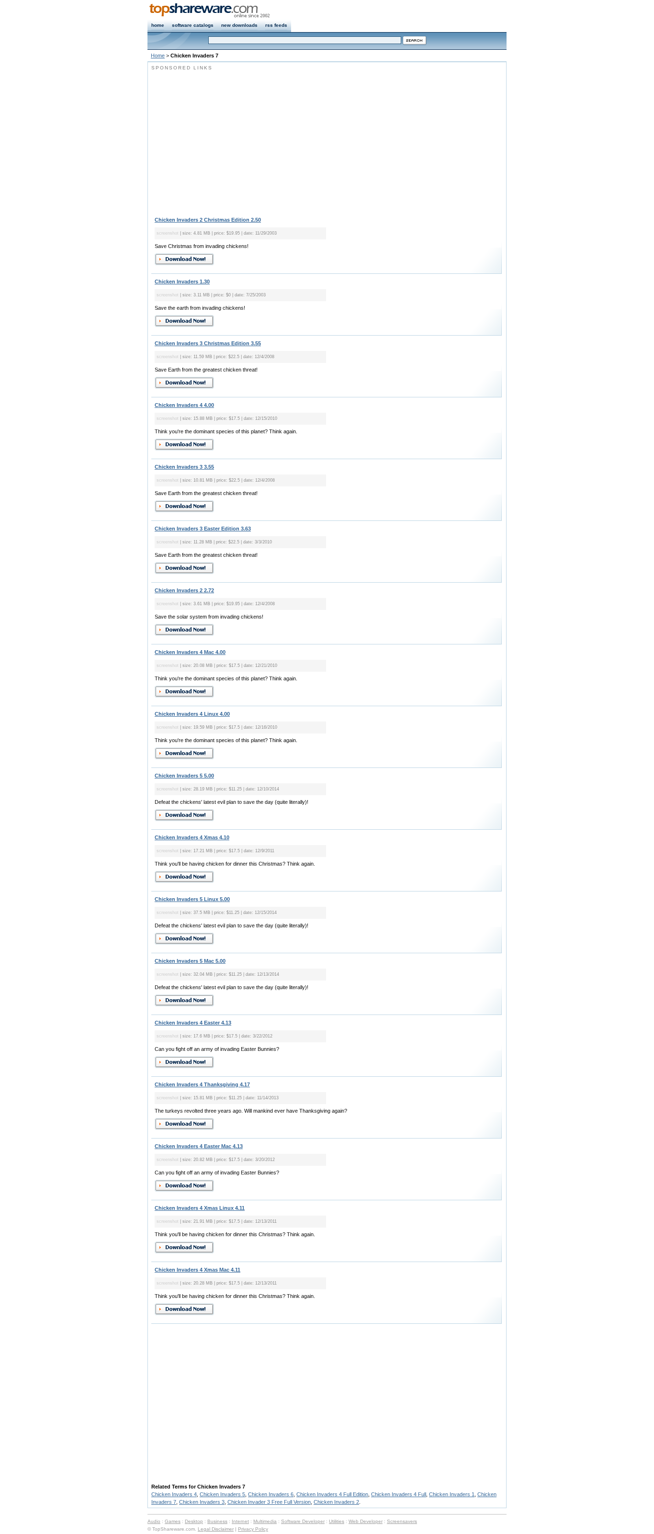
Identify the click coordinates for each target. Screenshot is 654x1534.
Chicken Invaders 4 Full (398, 1494)
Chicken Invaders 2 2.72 (184, 590)
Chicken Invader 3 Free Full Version (269, 1502)
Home (158, 55)
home (157, 25)
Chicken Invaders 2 (336, 1502)
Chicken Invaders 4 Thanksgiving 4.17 (202, 1084)
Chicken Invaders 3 (202, 1502)
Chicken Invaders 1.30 (182, 281)
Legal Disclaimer (216, 1529)
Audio (153, 1521)
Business (217, 1521)
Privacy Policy (253, 1529)
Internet (240, 1521)
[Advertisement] (231, 139)
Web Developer (366, 1521)
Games (172, 1521)
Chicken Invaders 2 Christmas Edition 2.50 (208, 220)
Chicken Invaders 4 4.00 (184, 405)
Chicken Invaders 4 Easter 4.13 (193, 1023)
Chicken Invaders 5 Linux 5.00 (192, 899)
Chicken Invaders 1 (451, 1494)
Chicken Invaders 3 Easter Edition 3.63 (203, 528)
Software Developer (303, 1521)
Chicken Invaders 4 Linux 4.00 (192, 714)
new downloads (239, 25)
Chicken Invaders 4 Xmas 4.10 (192, 837)
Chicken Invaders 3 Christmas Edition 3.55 (208, 343)
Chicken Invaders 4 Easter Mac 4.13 (199, 1146)
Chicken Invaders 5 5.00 (184, 775)
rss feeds (276, 25)
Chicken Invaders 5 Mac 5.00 (190, 961)
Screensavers (402, 1521)
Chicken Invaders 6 (270, 1494)
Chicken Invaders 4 (174, 1494)
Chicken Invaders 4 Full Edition (332, 1494)
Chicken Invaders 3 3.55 (184, 467)
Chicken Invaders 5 (222, 1494)
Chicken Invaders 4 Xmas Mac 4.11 (197, 1270)
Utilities (336, 1521)
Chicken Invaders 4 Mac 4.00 (190, 652)
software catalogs (193, 25)
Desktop (194, 1521)
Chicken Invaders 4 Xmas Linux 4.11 (200, 1208)
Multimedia (265, 1521)
